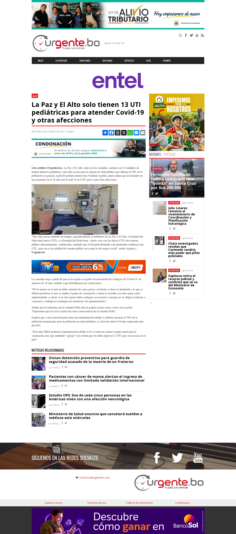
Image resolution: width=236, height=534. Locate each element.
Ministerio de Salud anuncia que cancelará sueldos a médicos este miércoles (95, 416)
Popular (169, 154)
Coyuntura (61, 60)
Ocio (148, 60)
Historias (107, 60)
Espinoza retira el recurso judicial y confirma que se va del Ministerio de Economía (182, 282)
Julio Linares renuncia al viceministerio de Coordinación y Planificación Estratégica (181, 216)
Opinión (166, 60)
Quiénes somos (53, 502)
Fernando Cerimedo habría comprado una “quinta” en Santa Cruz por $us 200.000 (173, 181)
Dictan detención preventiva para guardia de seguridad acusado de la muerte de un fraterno (91, 359)
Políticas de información (139, 502)
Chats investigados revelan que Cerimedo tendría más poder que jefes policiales (184, 249)
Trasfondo (84, 60)
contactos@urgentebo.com (94, 477)
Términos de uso (96, 502)
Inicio (40, 60)
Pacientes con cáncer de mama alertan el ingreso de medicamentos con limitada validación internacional (96, 378)
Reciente (155, 154)
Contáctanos (182, 502)
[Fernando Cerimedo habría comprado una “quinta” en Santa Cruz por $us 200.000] (152, 194)
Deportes (129, 60)
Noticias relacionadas (48, 350)
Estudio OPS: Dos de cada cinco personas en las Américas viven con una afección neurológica (90, 397)
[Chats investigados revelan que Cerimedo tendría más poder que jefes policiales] (170, 261)
